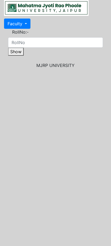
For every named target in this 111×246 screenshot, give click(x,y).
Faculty (16, 23)
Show (16, 51)
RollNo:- (20, 32)
